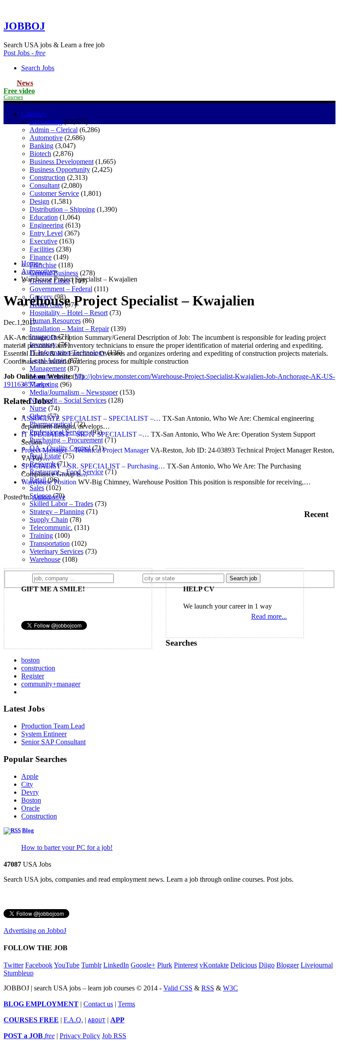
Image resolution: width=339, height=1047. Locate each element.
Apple (29, 776)
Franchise (43, 265)
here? (130, 578)
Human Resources (55, 320)
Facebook (39, 965)
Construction (39, 816)
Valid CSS (177, 988)
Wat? (21, 578)
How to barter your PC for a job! (67, 847)
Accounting (46, 122)
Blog (28, 830)
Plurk (164, 965)
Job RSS (114, 1035)
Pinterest (186, 965)
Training (41, 535)
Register (32, 676)
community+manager (50, 684)
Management (48, 368)
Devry (30, 792)
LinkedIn (116, 965)
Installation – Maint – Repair (69, 328)
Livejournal (317, 965)
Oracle (30, 808)
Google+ (143, 965)
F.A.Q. (73, 1020)
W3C (230, 988)
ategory (34, 114)
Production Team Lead (53, 726)
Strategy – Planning (57, 511)
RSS (207, 988)
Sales (37, 487)
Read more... (269, 616)
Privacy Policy (80, 1035)
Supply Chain (49, 519)
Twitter (13, 965)
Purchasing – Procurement (66, 440)
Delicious (243, 965)
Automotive (37, 271)
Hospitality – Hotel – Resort (69, 312)
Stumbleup (19, 973)
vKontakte (214, 965)
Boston (31, 800)
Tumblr (91, 965)
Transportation (50, 543)
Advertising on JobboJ (35, 930)
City (27, 784)
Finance (41, 257)
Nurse (38, 408)
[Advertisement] (169, 190)
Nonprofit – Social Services (68, 400)
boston (30, 660)
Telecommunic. (51, 527)
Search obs (37, 68)
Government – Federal (61, 289)
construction (38, 668)
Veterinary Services (56, 551)
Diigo (267, 965)
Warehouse (45, 559)
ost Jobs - (24, 53)
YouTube (66, 965)
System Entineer (44, 734)
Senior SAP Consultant (53, 742)
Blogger (287, 965)
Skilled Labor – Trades (61, 503)
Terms (126, 1004)
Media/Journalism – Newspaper (74, 392)
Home (29, 263)
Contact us (98, 1004)
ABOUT (96, 1020)
